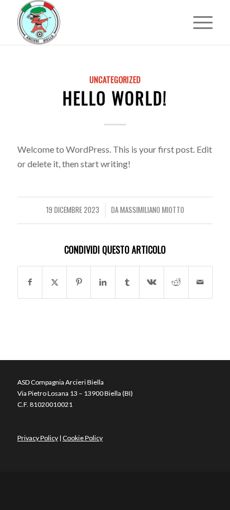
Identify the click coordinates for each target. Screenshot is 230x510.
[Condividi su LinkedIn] (103, 282)
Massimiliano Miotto (152, 210)
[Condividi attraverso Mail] (201, 282)
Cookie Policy (83, 438)
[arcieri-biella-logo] (95, 22)
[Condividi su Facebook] (30, 282)
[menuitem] (197, 22)
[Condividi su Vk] (152, 282)
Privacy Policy (37, 438)
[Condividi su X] (54, 282)
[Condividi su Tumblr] (128, 282)
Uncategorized (115, 79)
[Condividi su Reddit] (176, 282)
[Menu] (197, 22)
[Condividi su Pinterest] (79, 282)
